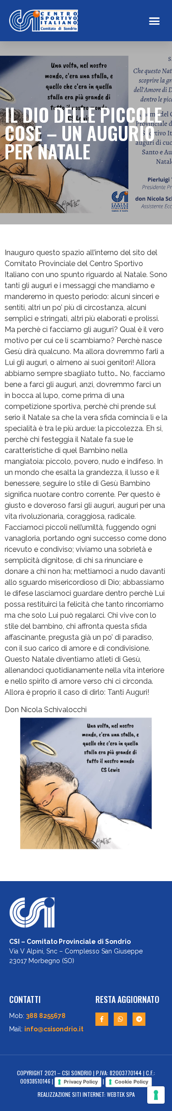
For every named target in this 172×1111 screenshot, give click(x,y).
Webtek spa (121, 1094)
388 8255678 (46, 1015)
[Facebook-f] (102, 1019)
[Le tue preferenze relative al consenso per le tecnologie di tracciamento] (156, 1095)
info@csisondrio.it (53, 1029)
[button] (154, 20)
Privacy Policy (81, 1081)
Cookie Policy (131, 1081)
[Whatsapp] (120, 1019)
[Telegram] (139, 1019)
